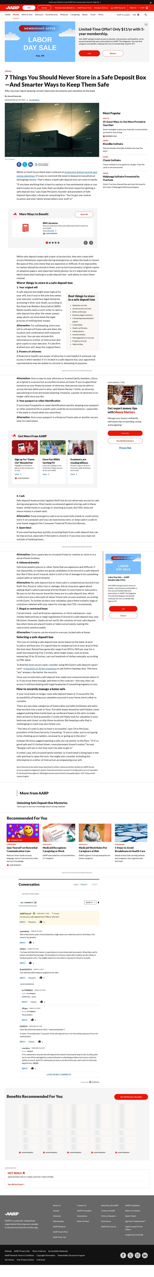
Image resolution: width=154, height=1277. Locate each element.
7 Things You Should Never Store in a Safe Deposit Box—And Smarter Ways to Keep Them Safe (75, 81)
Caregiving (11, 844)
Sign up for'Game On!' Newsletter (24, 461)
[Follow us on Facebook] (123, 1255)
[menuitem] (8, 15)
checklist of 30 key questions (41, 668)
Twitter (24, 164)
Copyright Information (45, 1255)
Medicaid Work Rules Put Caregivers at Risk (93, 849)
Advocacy (47, 844)
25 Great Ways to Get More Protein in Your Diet (124, 123)
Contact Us (81, 1205)
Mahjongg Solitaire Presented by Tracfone (121, 178)
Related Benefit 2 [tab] (49, 242)
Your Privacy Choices (25, 1259)
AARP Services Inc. (109, 1226)
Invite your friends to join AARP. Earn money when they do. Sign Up (74, 2)
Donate (56, 1210)
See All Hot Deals (15, 1184)
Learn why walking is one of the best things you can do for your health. (52, 468)
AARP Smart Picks (84, 8)
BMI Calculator (50, 223)
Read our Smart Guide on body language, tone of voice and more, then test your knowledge (22, 858)
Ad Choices (9, 1259)
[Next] (91, 242)
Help (134, 15)
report (93, 943)
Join (89, 53)
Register (133, 8)
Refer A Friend (83, 1221)
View (17, 474)
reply (22, 922)
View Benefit (48, 231)
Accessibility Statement (58, 1251)
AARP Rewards (120, 8)
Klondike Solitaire (113, 143)
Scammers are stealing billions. (79, 461)
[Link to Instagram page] (138, 1255)
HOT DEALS (15, 1173)
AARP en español (123, 15)
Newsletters (82, 1216)
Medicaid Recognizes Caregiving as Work (54, 849)
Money (8, 71)
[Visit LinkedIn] (145, 1255)
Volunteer (57, 1216)
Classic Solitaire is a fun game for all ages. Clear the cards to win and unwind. (123, 165)
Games (105, 140)
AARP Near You (59, 1237)
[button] (145, 14)
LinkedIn (30, 164)
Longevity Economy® (134, 1235)
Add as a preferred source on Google (46, 164)
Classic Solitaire (112, 160)
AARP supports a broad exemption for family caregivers (94, 856)
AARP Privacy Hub (22, 1251)
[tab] (29, 902)
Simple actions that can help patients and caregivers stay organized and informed (130, 858)
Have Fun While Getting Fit (51, 461)
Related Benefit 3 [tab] (52, 242)
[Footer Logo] (21, 1214)
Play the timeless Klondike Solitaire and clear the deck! (123, 149)
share (95, 922)
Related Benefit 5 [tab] (58, 242)
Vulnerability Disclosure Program (71, 1255)
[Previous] (85, 242)
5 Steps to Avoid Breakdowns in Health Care (130, 849)
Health (106, 118)
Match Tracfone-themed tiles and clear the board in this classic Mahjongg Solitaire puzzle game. (124, 185)
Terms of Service (39, 1251)
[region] (59, 983)
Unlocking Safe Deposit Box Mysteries (42, 803)
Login (142, 7)
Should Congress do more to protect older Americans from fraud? (80, 468)
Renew (113, 53)
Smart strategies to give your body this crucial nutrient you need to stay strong (125, 130)
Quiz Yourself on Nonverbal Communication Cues (22, 849)
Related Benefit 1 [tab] (46, 242)
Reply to (28, 993)
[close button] (146, 24)
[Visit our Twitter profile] (130, 1255)
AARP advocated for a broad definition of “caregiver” (59, 856)
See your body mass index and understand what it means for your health (65, 227)
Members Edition (101, 8)
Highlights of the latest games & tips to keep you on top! (24, 468)
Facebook (19, 164)
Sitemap (8, 1251)
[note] (52, 159)
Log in (76, 884)
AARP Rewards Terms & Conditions (19, 1255)
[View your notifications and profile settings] (98, 902)
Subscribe (125, 433)
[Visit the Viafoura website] (94, 1082)
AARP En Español (84, 1210)
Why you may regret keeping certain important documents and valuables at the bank (50, 90)
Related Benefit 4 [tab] (55, 242)
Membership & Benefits (64, 8)
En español (34, 100)
